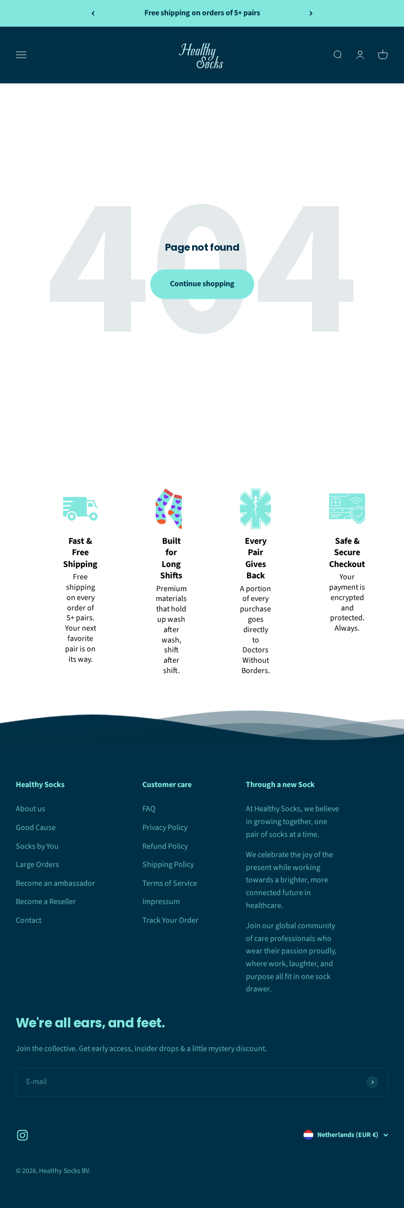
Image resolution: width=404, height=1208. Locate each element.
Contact (28, 920)
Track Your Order (170, 920)
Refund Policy (165, 846)
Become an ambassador (55, 883)
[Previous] (93, 13)
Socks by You (37, 846)
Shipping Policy (168, 864)
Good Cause (36, 827)
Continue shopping (202, 283)
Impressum (161, 901)
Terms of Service (169, 883)
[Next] (311, 13)
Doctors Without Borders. (255, 660)
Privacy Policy (164, 827)
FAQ (149, 808)
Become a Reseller (46, 901)
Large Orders (37, 864)
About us (30, 808)
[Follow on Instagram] (22, 1135)
